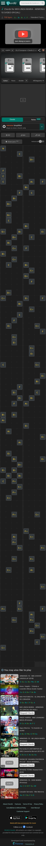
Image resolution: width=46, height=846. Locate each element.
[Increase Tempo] (12, 50)
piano (13, 81)
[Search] (42, 3)
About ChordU (8, 804)
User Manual (35, 808)
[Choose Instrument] (26, 80)
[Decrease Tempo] (3, 50)
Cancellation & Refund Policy (16, 808)
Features (18, 804)
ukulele (21, 81)
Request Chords (27, 713)
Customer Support (23, 811)
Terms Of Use (27, 804)
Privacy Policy (38, 804)
